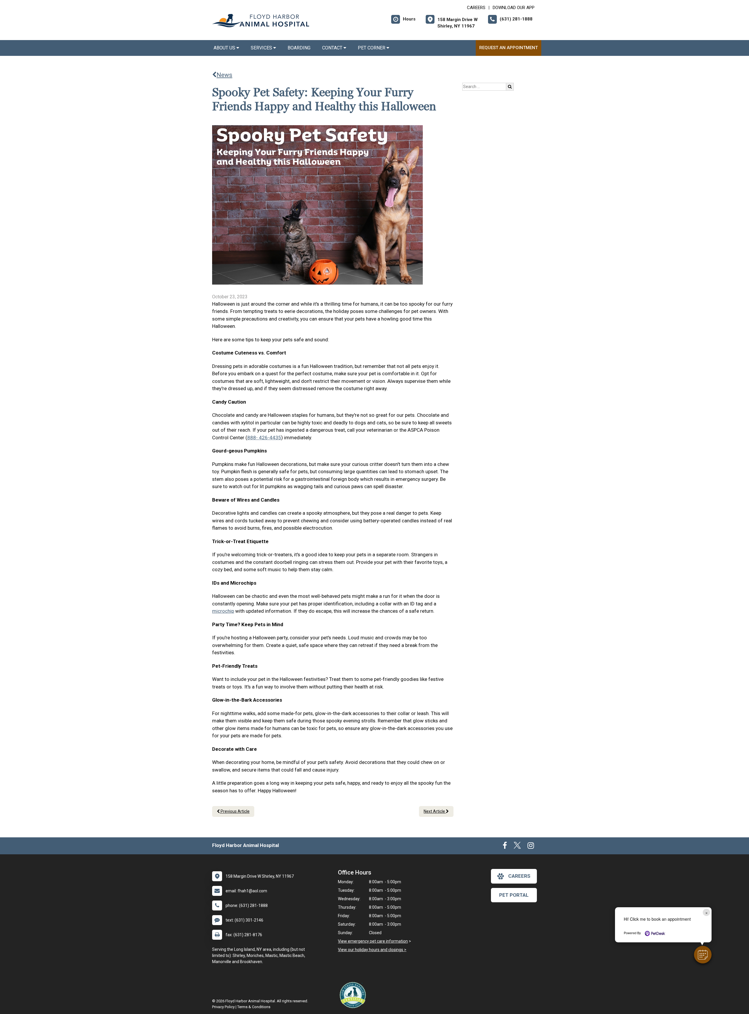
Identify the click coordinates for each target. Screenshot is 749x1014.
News (224, 74)
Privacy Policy (223, 1007)
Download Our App (514, 7)
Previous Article (235, 811)
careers (519, 876)
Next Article (435, 811)
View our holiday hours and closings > (372, 949)
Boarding (299, 48)
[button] (703, 954)
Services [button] (262, 48)
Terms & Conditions (253, 1007)
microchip (223, 611)
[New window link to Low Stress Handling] (354, 995)
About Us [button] (225, 48)
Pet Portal (514, 895)
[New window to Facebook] (505, 846)
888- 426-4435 (264, 437)
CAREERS (476, 7)
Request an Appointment (508, 47)
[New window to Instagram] (531, 846)
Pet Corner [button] (372, 48)
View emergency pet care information (373, 941)
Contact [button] (332, 48)
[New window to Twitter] (517, 846)
